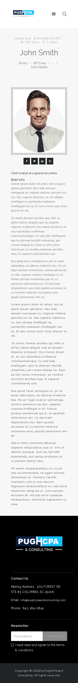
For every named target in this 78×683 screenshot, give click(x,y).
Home (23, 63)
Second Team (22, 38)
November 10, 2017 (49, 38)
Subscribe (53, 636)
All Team (39, 63)
